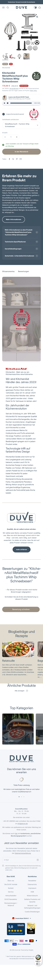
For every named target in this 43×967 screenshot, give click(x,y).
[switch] (38, 964)
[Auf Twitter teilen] (13, 159)
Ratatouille (8, 660)
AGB (32, 892)
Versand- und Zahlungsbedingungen (32, 907)
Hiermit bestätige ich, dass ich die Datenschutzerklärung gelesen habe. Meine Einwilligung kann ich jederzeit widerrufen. (22, 868)
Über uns (10, 881)
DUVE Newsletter (11, 899)
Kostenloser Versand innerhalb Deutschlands (21, 2)
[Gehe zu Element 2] (12, 56)
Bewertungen (23, 14)
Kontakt (11, 888)
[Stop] (7, 103)
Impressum (32, 888)
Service (10, 892)
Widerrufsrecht (32, 895)
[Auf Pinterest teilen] (17, 159)
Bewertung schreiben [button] (21, 609)
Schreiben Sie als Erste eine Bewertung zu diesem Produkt (21, 598)
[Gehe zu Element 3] (19, 56)
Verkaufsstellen (10, 895)
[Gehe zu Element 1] (5, 56)
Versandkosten (14, 88)
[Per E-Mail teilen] (20, 159)
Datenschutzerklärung (23, 853)
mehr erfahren (21, 549)
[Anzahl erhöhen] (17, 137)
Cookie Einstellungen (32, 912)
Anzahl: (5, 133)
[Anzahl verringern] (5, 137)
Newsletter (32, 881)
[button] (21, 597)
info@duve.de (23, 823)
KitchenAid (6, 68)
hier (16, 833)
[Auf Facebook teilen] (9, 159)
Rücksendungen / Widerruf (10, 904)
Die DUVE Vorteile (10, 884)
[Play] (4, 103)
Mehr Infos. (33, 90)
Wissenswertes (8, 14)
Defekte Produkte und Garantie (32, 900)
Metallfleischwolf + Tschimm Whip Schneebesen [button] (17, 125)
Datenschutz (32, 884)
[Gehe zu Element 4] (26, 56)
